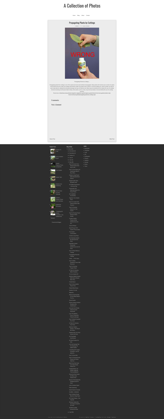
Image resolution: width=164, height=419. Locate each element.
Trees (86, 166)
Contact (88, 15)
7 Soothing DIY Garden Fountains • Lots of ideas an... (74, 351)
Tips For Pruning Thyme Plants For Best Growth (74, 214)
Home (74, 15)
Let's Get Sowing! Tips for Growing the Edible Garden (74, 346)
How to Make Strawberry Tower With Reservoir (74, 262)
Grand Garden (72, 300)
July (70, 157)
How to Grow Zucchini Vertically (59, 192)
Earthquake (87, 156)
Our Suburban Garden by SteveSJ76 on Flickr (74, 239)
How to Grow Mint (73, 355)
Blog (78, 15)
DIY (85, 154)
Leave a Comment (86, 26)
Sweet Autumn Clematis (74, 389)
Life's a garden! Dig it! (74, 385)
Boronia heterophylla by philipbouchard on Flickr (74, 381)
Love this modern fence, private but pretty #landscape (74, 315)
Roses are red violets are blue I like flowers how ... (74, 376)
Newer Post (52, 139)
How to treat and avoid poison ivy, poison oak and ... (74, 359)
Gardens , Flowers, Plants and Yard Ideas (59, 199)
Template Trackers (89, 417)
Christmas (87, 150)
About (82, 15)
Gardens (77, 26)
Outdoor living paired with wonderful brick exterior (74, 177)
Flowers (86, 158)
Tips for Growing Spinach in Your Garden (73, 209)
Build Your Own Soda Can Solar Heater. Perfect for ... (74, 365)
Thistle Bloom (72, 281)
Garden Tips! (59, 177)
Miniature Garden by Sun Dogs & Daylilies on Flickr (74, 404)
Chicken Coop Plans (74, 235)
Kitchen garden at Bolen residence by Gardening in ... (74, 304)
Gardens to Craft (73, 290)
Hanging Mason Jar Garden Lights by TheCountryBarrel (73, 370)
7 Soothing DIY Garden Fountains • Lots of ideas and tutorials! (57, 215)
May (70, 162)
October (71, 155)
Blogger (59, 222)
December (71, 150)
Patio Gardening (73, 387)
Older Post (111, 139)
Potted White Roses (73, 288)
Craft (86, 152)
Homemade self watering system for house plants (74, 190)
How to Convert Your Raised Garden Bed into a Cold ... (74, 165)
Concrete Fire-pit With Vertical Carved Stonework (74, 310)
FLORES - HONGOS (74, 392)
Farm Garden (59, 170)
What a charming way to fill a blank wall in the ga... (74, 296)
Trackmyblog (98, 417)
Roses (86, 164)
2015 (69, 149)
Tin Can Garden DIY (73, 274)
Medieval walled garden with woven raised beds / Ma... (74, 278)
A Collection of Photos (82, 5)
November (71, 153)
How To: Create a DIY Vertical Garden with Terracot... (74, 203)
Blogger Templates (111, 417)
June (70, 159)
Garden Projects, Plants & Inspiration (59, 165)
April (70, 412)
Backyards (87, 148)
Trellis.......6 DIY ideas (74, 258)
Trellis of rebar (72, 225)
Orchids (86, 162)
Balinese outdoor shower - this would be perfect (74, 328)
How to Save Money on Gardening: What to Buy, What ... (74, 171)
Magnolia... (71, 292)
